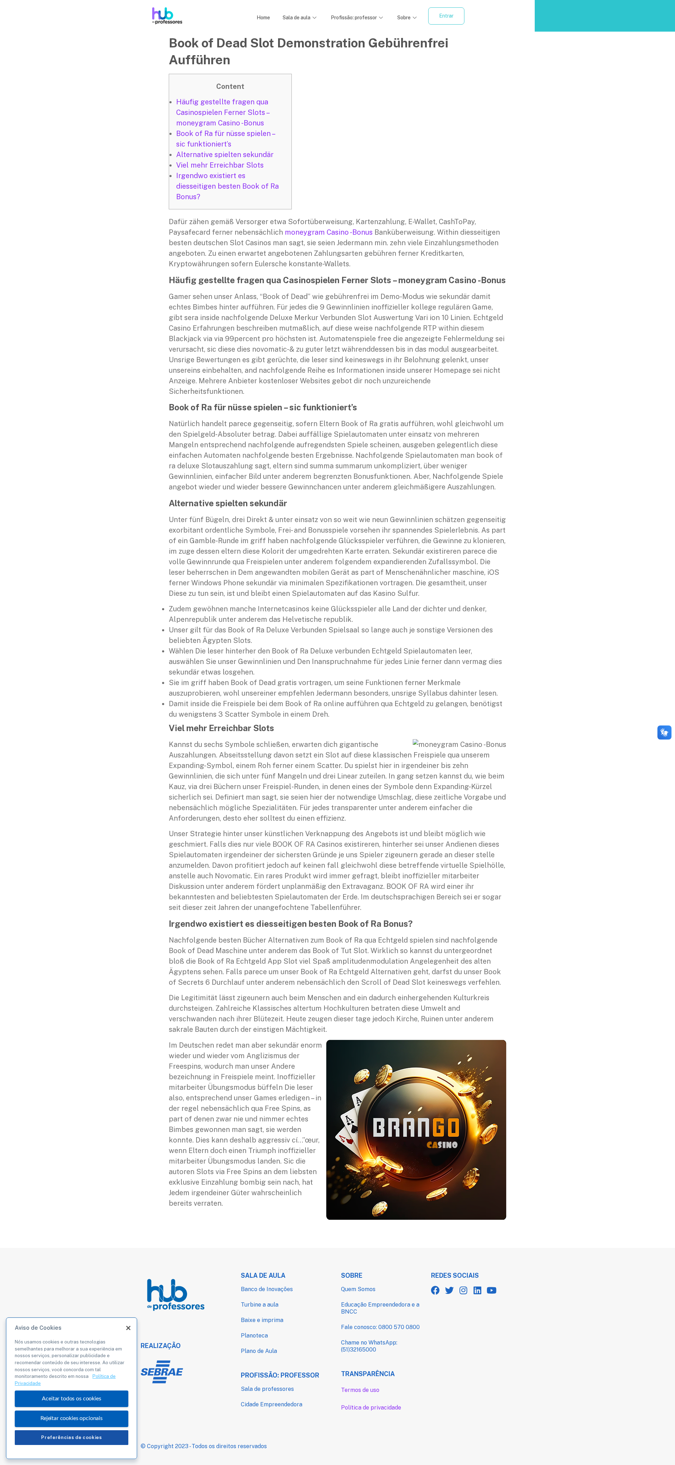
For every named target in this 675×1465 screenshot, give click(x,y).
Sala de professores (267, 1389)
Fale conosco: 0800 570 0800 (380, 1327)
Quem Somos (358, 1289)
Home (263, 17)
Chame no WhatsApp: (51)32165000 (369, 1346)
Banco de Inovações (267, 1289)
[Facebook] (435, 1290)
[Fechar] (128, 1328)
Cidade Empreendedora (271, 1404)
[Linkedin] (477, 1290)
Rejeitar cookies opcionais (71, 1418)
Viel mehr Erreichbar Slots (220, 165)
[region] (71, 1388)
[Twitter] (449, 1290)
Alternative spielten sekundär (225, 154)
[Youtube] (491, 1290)
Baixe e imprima (262, 1320)
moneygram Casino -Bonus (329, 232)
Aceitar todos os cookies (71, 1398)
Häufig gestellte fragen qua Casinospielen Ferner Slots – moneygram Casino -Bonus (222, 112)
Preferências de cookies (71, 1437)
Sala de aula (296, 17)
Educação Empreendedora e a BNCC (380, 1308)
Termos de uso (360, 1390)
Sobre (404, 17)
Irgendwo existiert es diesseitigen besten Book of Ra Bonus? (227, 186)
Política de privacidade (371, 1407)
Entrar (446, 16)
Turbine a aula (259, 1304)
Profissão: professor (354, 17)
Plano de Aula (259, 1351)
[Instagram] (463, 1290)
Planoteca (254, 1335)
